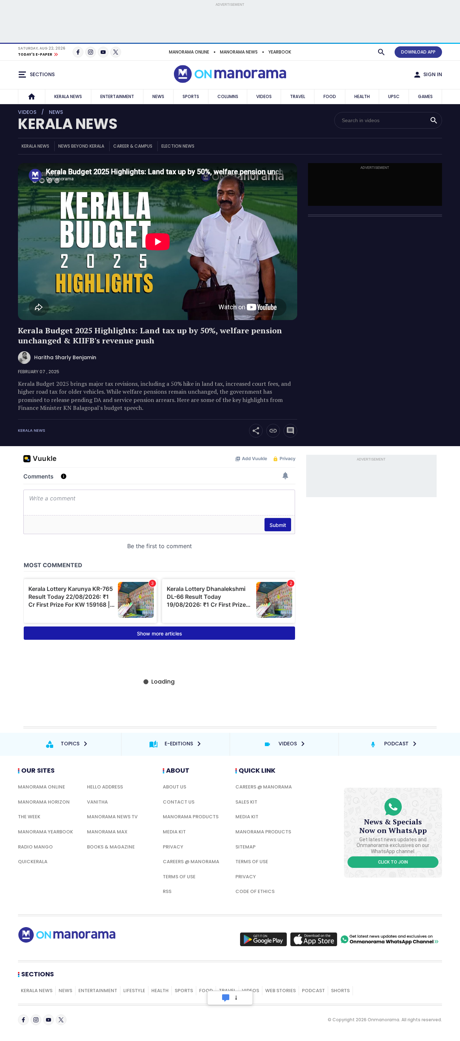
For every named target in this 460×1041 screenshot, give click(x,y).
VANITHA (97, 802)
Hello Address (105, 786)
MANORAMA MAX (107, 831)
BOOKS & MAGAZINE (111, 846)
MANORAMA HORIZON (44, 802)
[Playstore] (263, 939)
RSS (167, 891)
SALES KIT (246, 802)
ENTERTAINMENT (117, 96)
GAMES (425, 96)
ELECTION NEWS (177, 146)
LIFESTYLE (134, 990)
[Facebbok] (23, 1019)
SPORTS (191, 96)
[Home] (31, 96)
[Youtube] (103, 52)
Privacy (173, 846)
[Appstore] (313, 939)
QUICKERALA (32, 861)
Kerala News (31, 430)
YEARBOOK (279, 52)
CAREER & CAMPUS (132, 146)
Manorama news (239, 52)
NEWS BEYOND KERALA (81, 146)
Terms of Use (179, 876)
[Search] (381, 52)
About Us (174, 786)
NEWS (158, 96)
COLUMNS (227, 96)
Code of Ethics (255, 891)
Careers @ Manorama (191, 861)
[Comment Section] (290, 431)
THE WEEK (29, 816)
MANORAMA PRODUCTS (190, 816)
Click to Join (393, 862)
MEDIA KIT (174, 831)
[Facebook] (78, 52)
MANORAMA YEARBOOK (45, 831)
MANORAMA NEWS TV (112, 816)
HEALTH (362, 96)
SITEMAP (245, 846)
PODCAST (313, 990)
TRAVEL (297, 96)
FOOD (329, 96)
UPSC (394, 96)
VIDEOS (264, 96)
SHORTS (340, 990)
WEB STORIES (280, 990)
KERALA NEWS (68, 96)
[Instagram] (90, 52)
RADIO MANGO (35, 846)
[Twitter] (115, 52)
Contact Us (178, 802)
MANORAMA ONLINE (189, 52)
